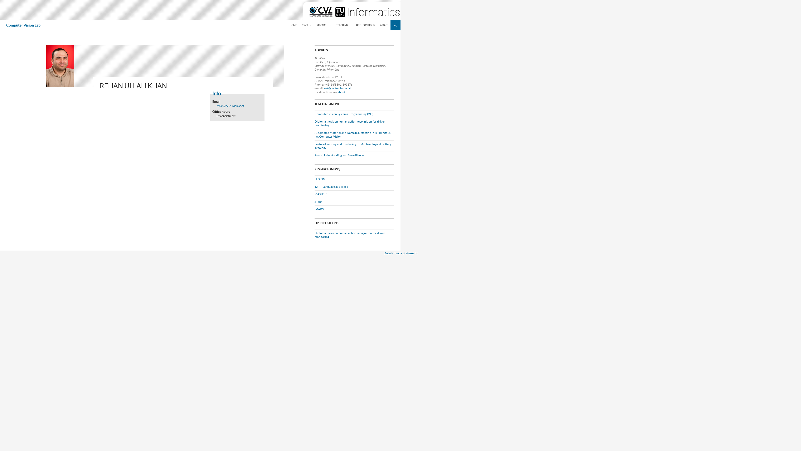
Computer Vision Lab (23, 25)
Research (322, 25)
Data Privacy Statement (401, 253)
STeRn (318, 201)
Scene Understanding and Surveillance (339, 155)
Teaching (342, 25)
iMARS (319, 209)
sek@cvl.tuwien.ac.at (337, 88)
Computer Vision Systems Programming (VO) (344, 114)
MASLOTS (321, 194)
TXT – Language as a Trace (331, 186)
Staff (305, 25)
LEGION (320, 179)
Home (293, 25)
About (384, 25)
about (341, 92)
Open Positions (365, 25)
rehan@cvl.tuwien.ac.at (230, 106)
